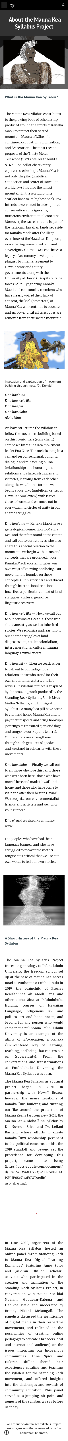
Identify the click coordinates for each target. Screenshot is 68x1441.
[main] (34, 23)
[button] (4, 5)
